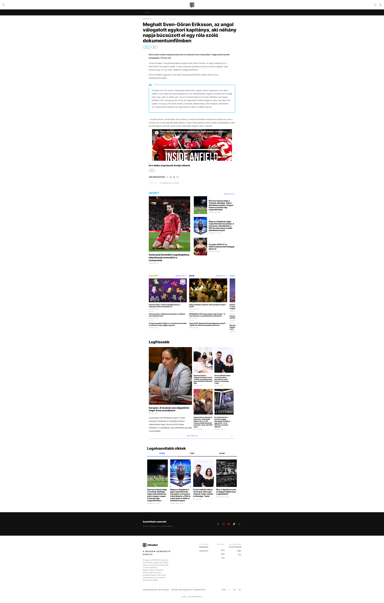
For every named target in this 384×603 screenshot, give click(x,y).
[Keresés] (373, 4)
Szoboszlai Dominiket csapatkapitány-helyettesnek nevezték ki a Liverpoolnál (169, 257)
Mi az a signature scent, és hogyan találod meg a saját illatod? (226, 492)
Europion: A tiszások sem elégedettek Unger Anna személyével (169, 409)
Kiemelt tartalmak (235, 547)
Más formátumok (235, 544)
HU (229, 589)
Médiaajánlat (203, 547)
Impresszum (203, 551)
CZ (234, 589)
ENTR (191, 276)
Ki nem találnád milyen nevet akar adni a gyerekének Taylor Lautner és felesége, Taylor (222, 379)
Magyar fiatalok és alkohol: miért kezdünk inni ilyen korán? (207, 306)
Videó (239, 551)
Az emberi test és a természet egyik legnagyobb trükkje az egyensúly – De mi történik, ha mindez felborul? (222, 422)
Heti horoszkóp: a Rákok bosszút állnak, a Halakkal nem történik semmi (167, 315)
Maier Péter (172, 19)
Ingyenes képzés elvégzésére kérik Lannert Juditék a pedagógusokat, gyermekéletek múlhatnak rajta (203, 379)
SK (240, 589)
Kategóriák (221, 544)
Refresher (204, 544)
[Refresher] (192, 5)
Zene (223, 550)
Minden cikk (228, 194)
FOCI (154, 47)
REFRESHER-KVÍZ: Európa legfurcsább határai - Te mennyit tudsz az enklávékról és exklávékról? (207, 315)
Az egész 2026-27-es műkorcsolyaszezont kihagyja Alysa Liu (221, 246)
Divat (223, 554)
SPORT (147, 47)
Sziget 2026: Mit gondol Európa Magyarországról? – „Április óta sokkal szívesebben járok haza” (207, 324)
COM (224, 589)
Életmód (153, 276)
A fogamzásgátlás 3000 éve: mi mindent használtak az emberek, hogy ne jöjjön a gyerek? (168, 324)
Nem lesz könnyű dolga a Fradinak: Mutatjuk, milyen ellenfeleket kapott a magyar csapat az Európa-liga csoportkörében (221, 205)
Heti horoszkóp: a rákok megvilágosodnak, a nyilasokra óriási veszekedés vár (164, 306)
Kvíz (239, 555)
